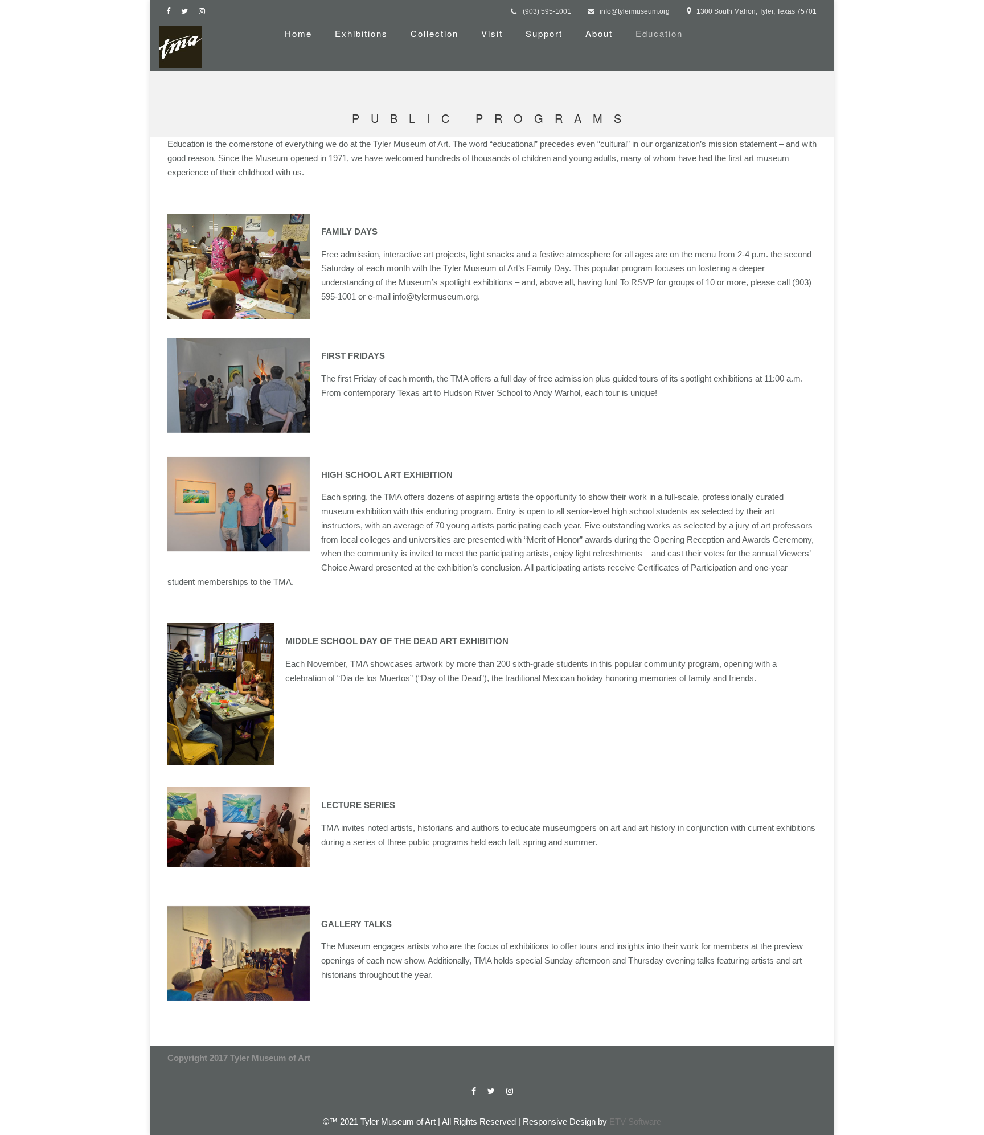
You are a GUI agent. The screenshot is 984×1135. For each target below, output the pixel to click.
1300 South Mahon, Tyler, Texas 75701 (756, 11)
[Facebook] (170, 11)
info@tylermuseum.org (635, 11)
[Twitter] (187, 11)
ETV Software (635, 1121)
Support (544, 33)
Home (298, 33)
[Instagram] (204, 11)
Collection (434, 33)
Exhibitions (361, 33)
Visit (492, 33)
